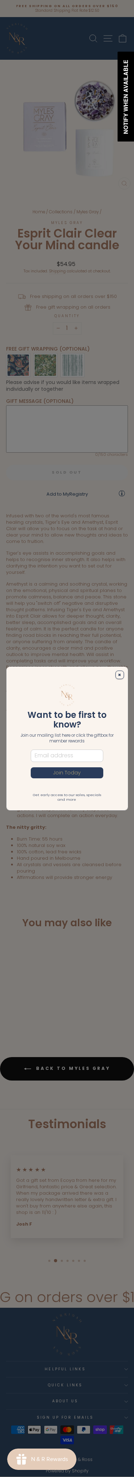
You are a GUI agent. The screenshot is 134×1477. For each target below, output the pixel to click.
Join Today (67, 772)
